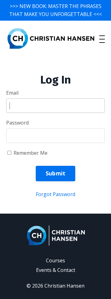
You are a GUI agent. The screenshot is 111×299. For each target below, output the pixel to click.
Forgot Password (55, 194)
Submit (56, 173)
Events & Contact (55, 270)
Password (17, 122)
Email (12, 92)
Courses (55, 260)
